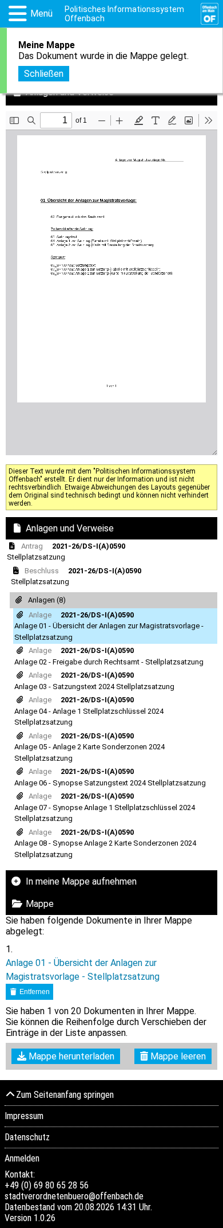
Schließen (43, 73)
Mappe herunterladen (70, 1056)
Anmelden (22, 1158)
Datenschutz (27, 1137)
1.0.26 (44, 1218)
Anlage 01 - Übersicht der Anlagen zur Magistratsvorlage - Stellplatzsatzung (83, 969)
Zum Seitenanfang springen (65, 1094)
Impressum (24, 1115)
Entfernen (34, 992)
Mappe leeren (177, 1056)
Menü (41, 13)
